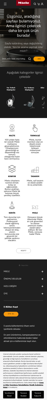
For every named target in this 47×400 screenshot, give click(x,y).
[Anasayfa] (23, 3)
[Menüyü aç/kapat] (5, 4)
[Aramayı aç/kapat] (35, 4)
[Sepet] (38, 4)
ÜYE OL (11, 314)
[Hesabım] (42, 4)
